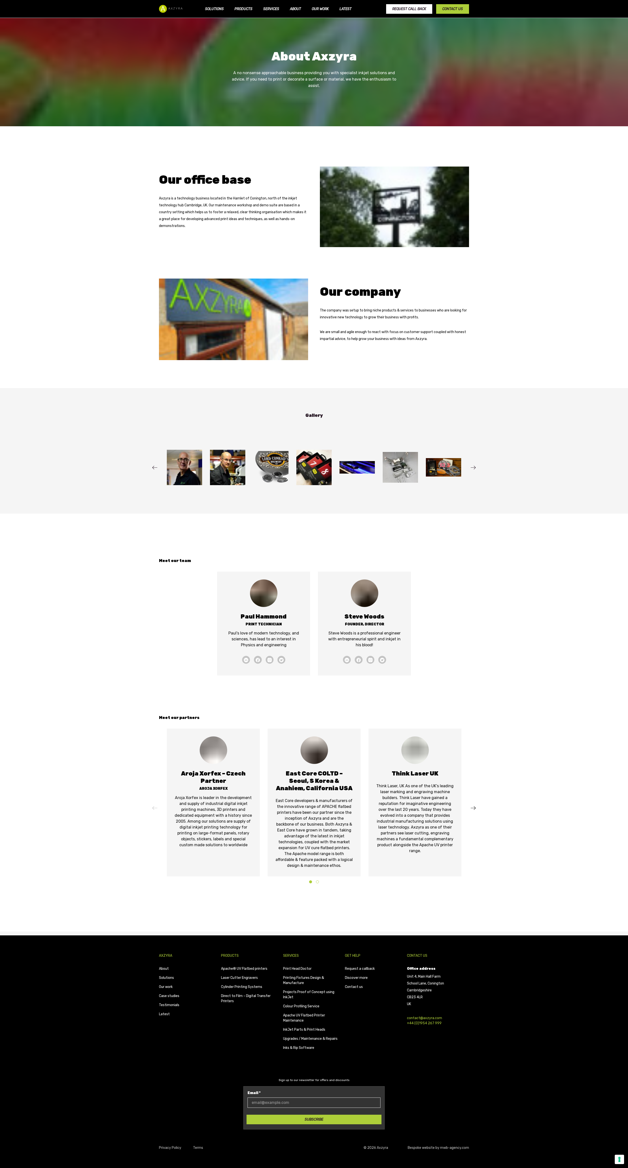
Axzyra (165, 956)
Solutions (214, 9)
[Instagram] (270, 660)
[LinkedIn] (246, 660)
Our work (320, 9)
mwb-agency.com (454, 1148)
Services (271, 9)
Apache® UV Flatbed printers (244, 969)
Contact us (452, 9)
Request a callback (360, 969)
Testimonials (169, 1005)
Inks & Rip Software (298, 1048)
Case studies (169, 996)
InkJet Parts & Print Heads (304, 1029)
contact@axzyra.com (424, 1018)
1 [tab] (311, 882)
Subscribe (314, 1119)
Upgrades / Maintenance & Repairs (310, 1039)
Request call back (409, 9)
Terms (198, 1148)
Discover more (356, 978)
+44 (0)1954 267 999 (424, 1023)
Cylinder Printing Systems (241, 987)
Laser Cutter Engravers (239, 978)
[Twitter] (281, 660)
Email (254, 1093)
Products (243, 9)
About (295, 9)
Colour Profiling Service (301, 1006)
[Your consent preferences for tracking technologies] (619, 1159)
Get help (352, 956)
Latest (346, 9)
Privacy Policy (170, 1148)
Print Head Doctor (297, 969)
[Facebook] (258, 660)
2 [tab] (317, 882)
